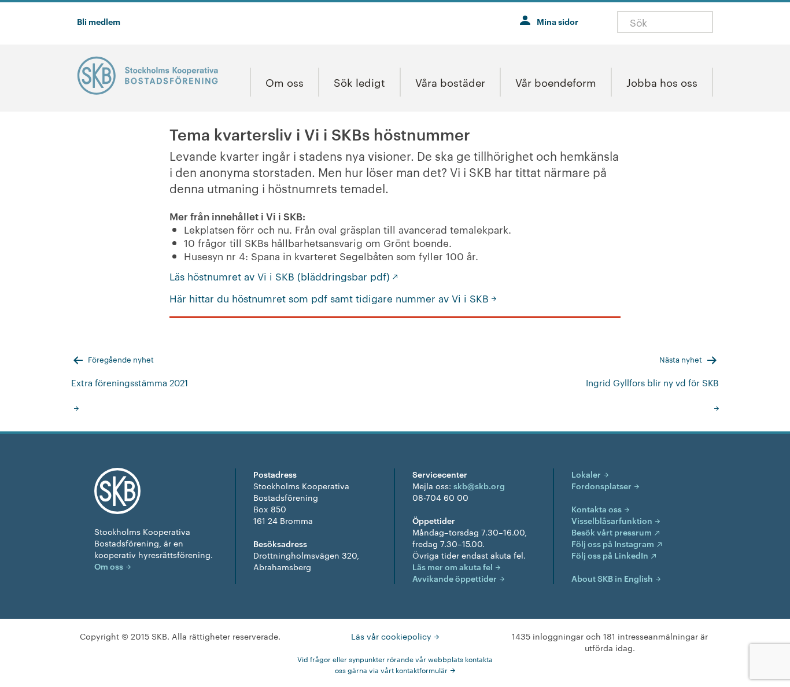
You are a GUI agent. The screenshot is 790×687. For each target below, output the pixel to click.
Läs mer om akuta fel (452, 566)
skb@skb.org (479, 485)
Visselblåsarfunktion (611, 520)
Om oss (108, 565)
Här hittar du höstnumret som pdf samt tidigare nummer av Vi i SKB (329, 298)
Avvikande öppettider (454, 577)
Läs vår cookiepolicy (391, 636)
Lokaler (586, 473)
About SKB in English (612, 577)
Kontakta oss (596, 508)
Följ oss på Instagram (612, 543)
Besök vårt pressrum (611, 531)
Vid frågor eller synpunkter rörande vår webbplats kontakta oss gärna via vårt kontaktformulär (395, 664)
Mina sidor (557, 21)
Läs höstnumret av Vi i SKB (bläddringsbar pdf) (279, 276)
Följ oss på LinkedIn (609, 554)
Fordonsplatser (601, 485)
